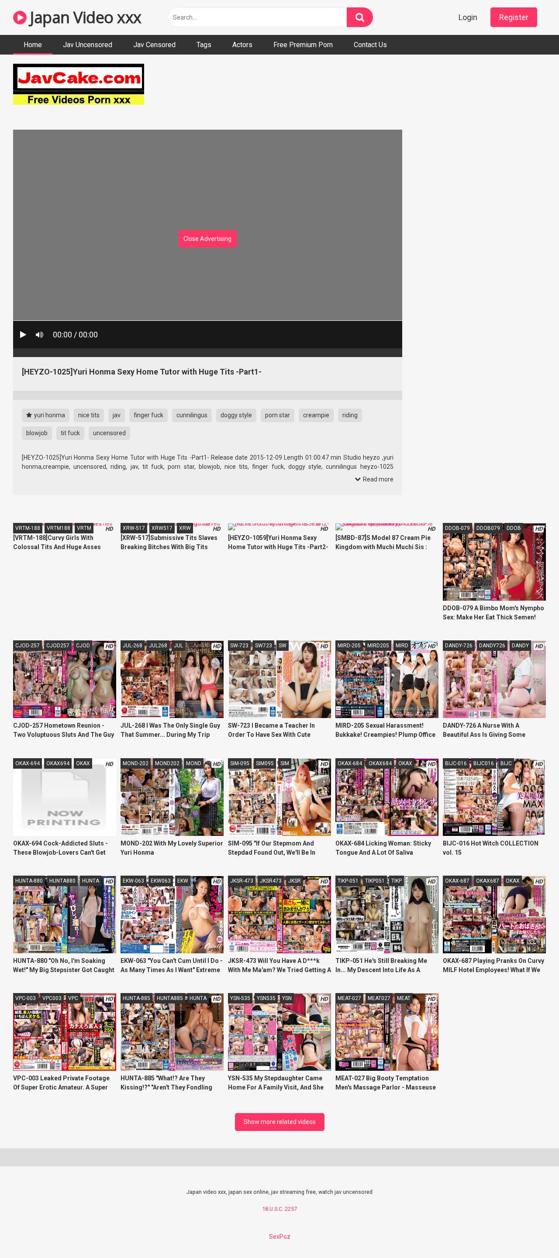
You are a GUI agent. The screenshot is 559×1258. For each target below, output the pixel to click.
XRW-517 (134, 528)
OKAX (83, 763)
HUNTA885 (170, 998)
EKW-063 (133, 881)
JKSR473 (271, 881)
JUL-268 (132, 646)
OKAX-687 (457, 881)
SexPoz (279, 1236)
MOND (193, 763)
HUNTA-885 (136, 998)
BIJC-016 (456, 763)
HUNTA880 (62, 881)
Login (468, 17)
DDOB (514, 528)
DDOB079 (488, 528)
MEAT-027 (349, 998)
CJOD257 (57, 646)
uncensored (109, 433)
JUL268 (158, 646)
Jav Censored (154, 45)
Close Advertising (207, 238)
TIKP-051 (348, 881)
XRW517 (162, 528)
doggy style (236, 415)
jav (117, 415)
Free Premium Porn (303, 45)
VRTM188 (58, 528)
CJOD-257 (27, 646)
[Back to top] (530, 1232)
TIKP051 (375, 881)
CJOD (83, 646)
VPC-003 (25, 998)
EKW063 (161, 881)
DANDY (520, 646)
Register (513, 17)
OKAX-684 (350, 763)
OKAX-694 (27, 763)
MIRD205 (378, 646)
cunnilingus (191, 415)
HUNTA (90, 881)
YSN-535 (240, 998)
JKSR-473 (241, 881)
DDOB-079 (457, 528)
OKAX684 (380, 763)
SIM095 (265, 763)
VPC (73, 998)
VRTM (84, 528)
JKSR (294, 881)
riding (350, 415)
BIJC (506, 763)
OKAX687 (487, 881)
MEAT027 (379, 998)
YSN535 (266, 998)
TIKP (396, 881)
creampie (316, 415)
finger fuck (148, 415)
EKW (182, 881)
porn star (277, 415)
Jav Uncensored (87, 45)
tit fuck (70, 433)
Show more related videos (280, 1121)
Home (33, 45)
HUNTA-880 (29, 881)
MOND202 (167, 763)
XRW (185, 528)
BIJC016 (483, 763)
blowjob (37, 433)
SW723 (263, 646)
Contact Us (370, 45)
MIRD (402, 646)
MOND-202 (135, 763)
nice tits (89, 415)
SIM (284, 763)
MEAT (404, 998)
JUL (178, 646)
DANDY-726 (459, 646)
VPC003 (52, 998)
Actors (242, 45)
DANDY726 (492, 646)
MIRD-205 (349, 646)
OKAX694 (57, 763)
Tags (204, 45)
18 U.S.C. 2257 (279, 1209)
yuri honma (49, 415)
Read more (377, 479)
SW (282, 646)
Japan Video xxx (84, 17)
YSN (287, 998)
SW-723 (239, 646)
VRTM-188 (27, 528)
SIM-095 (239, 763)
